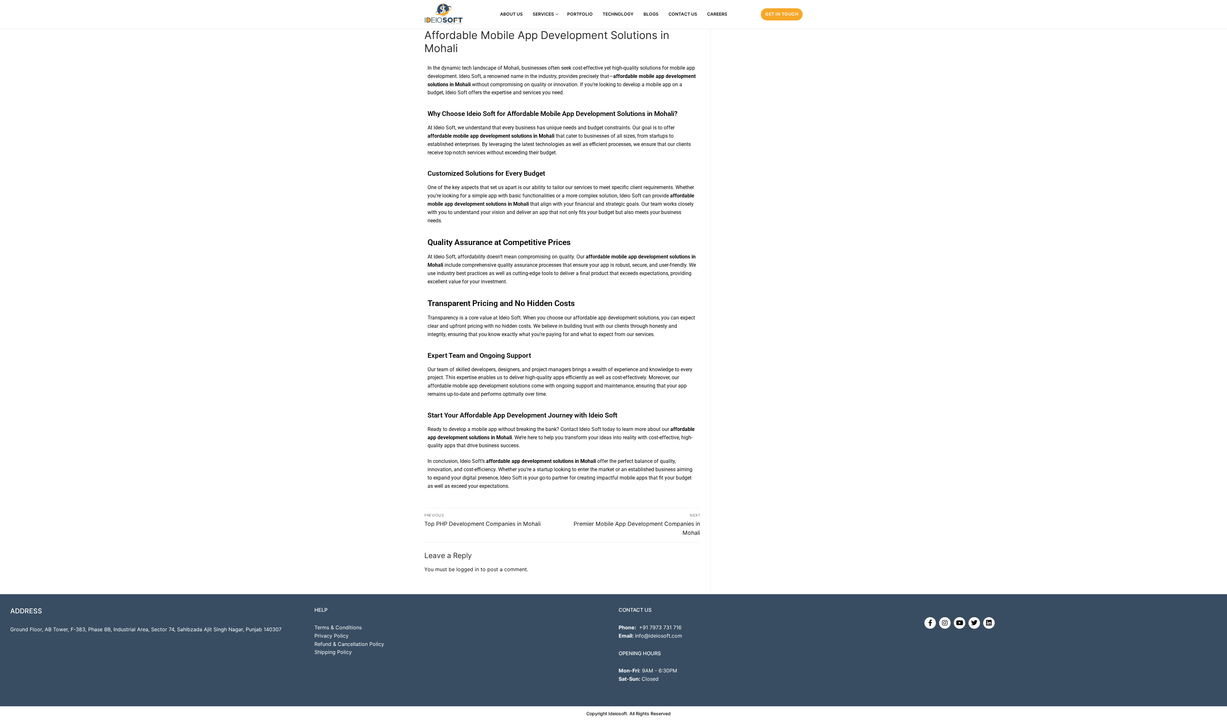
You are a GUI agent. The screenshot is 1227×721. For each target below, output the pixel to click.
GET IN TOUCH (781, 14)
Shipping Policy (333, 652)
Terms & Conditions (338, 627)
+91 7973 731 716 (660, 627)
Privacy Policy (331, 636)
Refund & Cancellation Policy (349, 644)
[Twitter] (974, 623)
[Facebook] (930, 623)
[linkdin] (989, 623)
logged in (467, 569)
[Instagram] (945, 623)
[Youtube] (959, 623)
